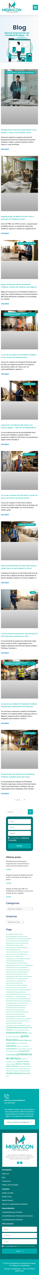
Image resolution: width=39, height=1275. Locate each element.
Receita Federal (23, 1061)
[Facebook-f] (21, 1163)
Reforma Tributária (23, 1064)
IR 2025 (18, 1046)
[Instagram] (18, 1163)
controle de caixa (17, 1030)
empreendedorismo (16, 1032)
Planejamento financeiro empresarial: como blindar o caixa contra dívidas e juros (17, 863)
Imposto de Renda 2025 (21, 1043)
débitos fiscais (25, 1030)
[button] (35, 7)
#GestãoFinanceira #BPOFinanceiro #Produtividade (19, 976)
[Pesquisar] (30, 811)
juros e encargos (24, 1046)
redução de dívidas (10, 1064)
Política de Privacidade (26, 1246)
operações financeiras (13, 1051)
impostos (11, 1045)
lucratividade (11, 1049)
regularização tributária (25, 1066)
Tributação (26, 1073)
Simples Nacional (14, 1073)
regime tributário (12, 1066)
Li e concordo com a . (19, 1246)
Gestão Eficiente (16, 1036)
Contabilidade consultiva (24, 1025)
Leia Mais (8, 869)
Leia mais (5, 149)
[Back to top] (35, 1271)
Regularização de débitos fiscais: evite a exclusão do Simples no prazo (19, 877)
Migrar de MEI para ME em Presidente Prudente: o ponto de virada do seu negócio (19, 891)
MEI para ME (19, 1049)
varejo (7, 1076)
